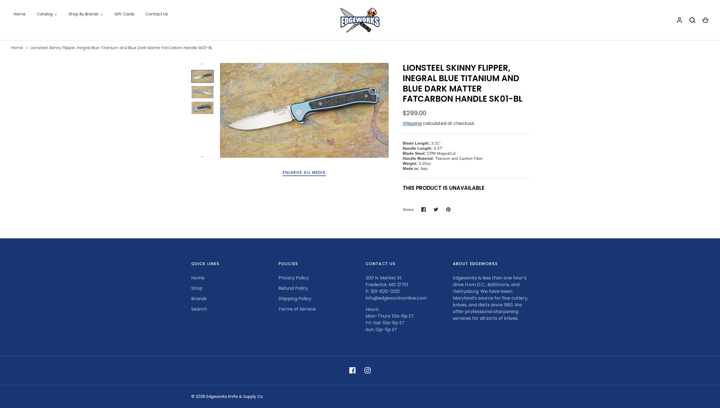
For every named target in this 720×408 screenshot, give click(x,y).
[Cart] (705, 20)
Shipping (412, 123)
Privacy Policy (293, 278)
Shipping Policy (294, 298)
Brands (199, 298)
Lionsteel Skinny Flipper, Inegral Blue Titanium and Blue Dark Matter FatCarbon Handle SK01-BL (122, 48)
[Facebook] (352, 370)
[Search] (692, 20)
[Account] (679, 20)
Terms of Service (297, 309)
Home (17, 48)
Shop (196, 288)
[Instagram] (367, 370)
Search (199, 309)
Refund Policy (293, 288)
